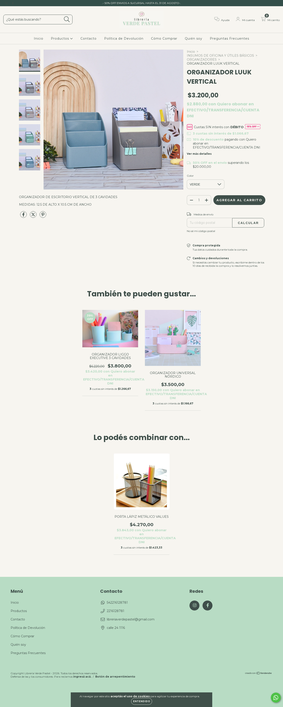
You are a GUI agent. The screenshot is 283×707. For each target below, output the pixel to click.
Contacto (88, 39)
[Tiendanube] (258, 673)
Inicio (38, 39)
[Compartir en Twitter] (33, 216)
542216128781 (117, 603)
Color (190, 175)
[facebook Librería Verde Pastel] (13, 3)
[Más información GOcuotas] (252, 127)
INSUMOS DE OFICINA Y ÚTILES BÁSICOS (220, 56)
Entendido (141, 701)
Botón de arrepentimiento (115, 676)
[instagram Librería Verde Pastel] (6, 3)
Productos (60, 39)
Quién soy (193, 39)
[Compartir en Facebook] (24, 216)
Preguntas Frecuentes (229, 39)
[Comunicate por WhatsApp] (276, 698)
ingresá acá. (82, 676)
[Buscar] (67, 19)
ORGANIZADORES (202, 60)
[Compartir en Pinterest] (43, 216)
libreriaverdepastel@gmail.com (131, 619)
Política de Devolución (123, 39)
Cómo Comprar (164, 39)
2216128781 (115, 611)
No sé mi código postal (201, 231)
